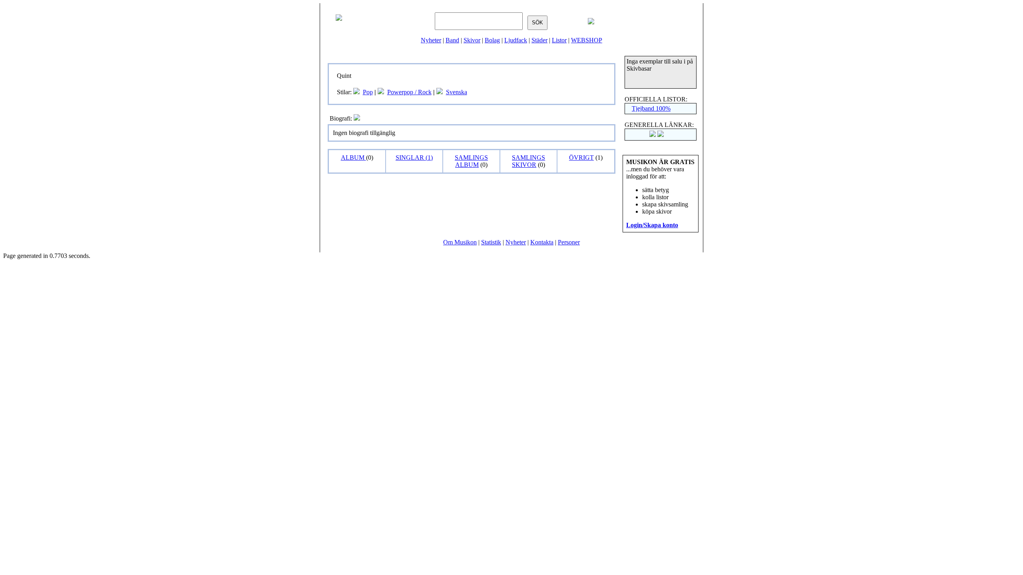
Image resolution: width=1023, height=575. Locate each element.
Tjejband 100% (651, 108)
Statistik (491, 242)
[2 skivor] (356, 92)
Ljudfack (515, 40)
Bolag (492, 40)
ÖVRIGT (581, 157)
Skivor (472, 40)
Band (452, 40)
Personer (569, 242)
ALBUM (353, 157)
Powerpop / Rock (409, 92)
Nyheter (431, 40)
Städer (539, 40)
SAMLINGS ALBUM (471, 161)
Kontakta (541, 242)
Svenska (456, 92)
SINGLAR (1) (414, 157)
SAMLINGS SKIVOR (528, 161)
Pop (368, 92)
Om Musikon (460, 242)
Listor (559, 40)
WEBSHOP (586, 40)
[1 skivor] (381, 92)
